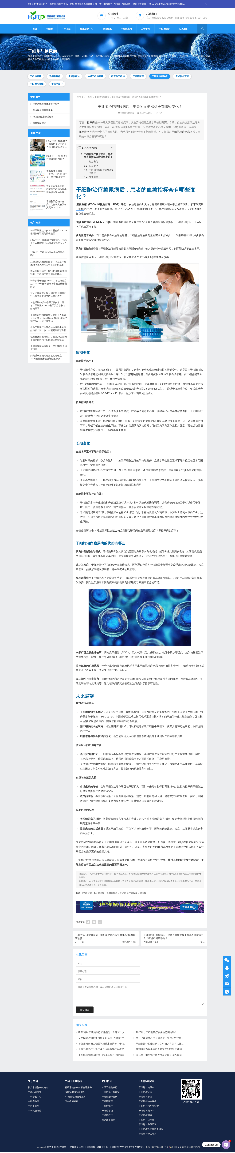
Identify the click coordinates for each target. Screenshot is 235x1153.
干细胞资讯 (164, 28)
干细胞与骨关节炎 (148, 1133)
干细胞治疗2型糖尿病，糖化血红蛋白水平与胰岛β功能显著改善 (133, 257)
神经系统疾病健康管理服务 (46, 104)
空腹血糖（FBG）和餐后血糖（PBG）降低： (102, 204)
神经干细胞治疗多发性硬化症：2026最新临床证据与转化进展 (48, 232)
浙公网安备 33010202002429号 (185, 1147)
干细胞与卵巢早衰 (148, 1124)
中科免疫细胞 (34, 1110)
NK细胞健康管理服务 (43, 116)
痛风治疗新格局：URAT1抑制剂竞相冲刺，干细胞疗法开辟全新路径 (48, 272)
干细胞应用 (126, 28)
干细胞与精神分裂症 (149, 1106)
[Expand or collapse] (112, 147)
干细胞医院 (138, 76)
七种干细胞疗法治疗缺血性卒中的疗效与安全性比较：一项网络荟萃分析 (116, 1049)
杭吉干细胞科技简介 (38, 1087)
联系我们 (183, 28)
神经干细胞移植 (95, 76)
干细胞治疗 (54, 76)
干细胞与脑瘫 (36, 84)
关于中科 (145, 28)
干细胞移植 (35, 76)
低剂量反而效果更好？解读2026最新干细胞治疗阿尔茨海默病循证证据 (173, 1049)
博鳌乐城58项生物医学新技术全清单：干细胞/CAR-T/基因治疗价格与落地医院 (119, 1043)
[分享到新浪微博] (100, 922)
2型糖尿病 (91, 384)
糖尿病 (91, 122)
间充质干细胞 (118, 76)
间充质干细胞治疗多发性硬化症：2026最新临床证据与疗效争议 (169, 1055)
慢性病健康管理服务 (43, 110)
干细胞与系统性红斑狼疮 (151, 1129)
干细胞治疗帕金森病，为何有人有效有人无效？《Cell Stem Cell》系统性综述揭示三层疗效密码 (56, 204)
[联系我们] (227, 968)
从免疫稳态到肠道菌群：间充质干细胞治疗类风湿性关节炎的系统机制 (115, 1038)
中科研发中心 (34, 1096)
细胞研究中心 (87, 28)
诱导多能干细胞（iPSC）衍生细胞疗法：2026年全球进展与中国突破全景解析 (56, 174)
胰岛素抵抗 (159, 470)
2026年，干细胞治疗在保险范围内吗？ (156, 1032)
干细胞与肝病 (145, 1096)
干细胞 (49, 28)
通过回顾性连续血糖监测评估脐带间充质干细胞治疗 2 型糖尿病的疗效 (136, 530)
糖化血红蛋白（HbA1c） (90, 222)
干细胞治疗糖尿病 (182, 131)
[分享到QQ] (88, 922)
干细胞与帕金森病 (148, 1101)
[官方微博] (227, 976)
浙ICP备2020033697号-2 (157, 1147)
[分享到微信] (94, 922)
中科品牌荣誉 (34, 1092)
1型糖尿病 (132, 374)
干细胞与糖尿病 (160, 76)
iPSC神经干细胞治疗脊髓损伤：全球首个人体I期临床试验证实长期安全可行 (118, 1032)
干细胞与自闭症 (146, 1120)
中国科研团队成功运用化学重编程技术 (137, 716)
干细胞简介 (57, 84)
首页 (35, 28)
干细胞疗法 (74, 76)
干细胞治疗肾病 (109, 1096)
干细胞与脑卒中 (146, 1110)
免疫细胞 (107, 28)
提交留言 (85, 1009)
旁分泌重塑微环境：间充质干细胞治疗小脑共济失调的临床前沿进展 (172, 1038)
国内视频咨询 (39, 123)
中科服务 (66, 28)
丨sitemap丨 (41, 1147)
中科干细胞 (33, 1106)
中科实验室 (33, 1101)
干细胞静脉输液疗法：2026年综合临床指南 (101, 1055)
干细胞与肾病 (182, 76)
